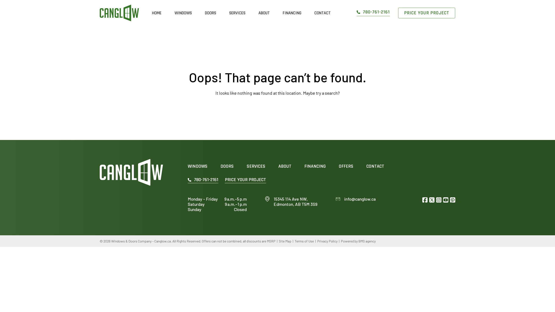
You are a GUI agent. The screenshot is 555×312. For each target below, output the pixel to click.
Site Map (285, 241)
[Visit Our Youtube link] (445, 199)
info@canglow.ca (360, 199)
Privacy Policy (327, 241)
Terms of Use (304, 241)
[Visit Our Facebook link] (425, 199)
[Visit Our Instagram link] (438, 199)
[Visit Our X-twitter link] (431, 199)
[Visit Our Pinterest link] (452, 199)
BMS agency (367, 241)
